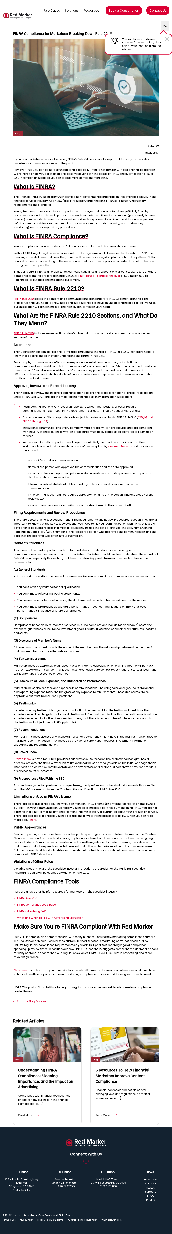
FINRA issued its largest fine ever (99, 276)
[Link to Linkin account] (86, 1161)
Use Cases (52, 10)
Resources (91, 10)
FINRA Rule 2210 (24, 299)
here (33, 820)
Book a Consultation (124, 10)
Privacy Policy (26, 1220)
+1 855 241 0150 (21, 1190)
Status (150, 1188)
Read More (25, 1115)
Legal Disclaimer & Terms (50, 1220)
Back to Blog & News (31, 1001)
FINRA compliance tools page (36, 905)
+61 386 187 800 (107, 1186)
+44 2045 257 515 (64, 1186)
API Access (150, 1179)
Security (150, 1183)
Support (150, 1192)
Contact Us (157, 10)
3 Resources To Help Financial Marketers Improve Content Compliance (122, 1075)
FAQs (150, 1196)
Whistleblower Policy (111, 1220)
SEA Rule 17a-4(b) (120, 446)
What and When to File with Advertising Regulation (50, 918)
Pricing (150, 1200)
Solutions (72, 10)
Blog (17, 133)
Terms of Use (9, 1220)
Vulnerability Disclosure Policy (82, 1220)
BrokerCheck (22, 759)
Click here (20, 970)
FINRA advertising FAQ (31, 911)
